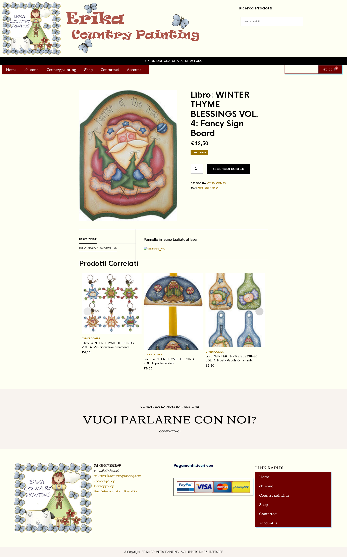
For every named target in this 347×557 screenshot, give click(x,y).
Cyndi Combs (216, 183)
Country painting (61, 69)
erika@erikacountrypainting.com (117, 475)
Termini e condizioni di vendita (115, 491)
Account (134, 69)
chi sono (31, 69)
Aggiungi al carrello (228, 169)
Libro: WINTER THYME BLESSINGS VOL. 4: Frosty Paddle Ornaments (231, 358)
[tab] (107, 239)
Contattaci (110, 69)
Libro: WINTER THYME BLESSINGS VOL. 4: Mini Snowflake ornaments (108, 345)
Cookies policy (104, 481)
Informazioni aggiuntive (98, 247)
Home (11, 69)
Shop (88, 69)
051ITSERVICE (213, 552)
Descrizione (88, 239)
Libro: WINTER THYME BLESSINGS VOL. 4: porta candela (170, 361)
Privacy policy (104, 486)
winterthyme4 (207, 187)
